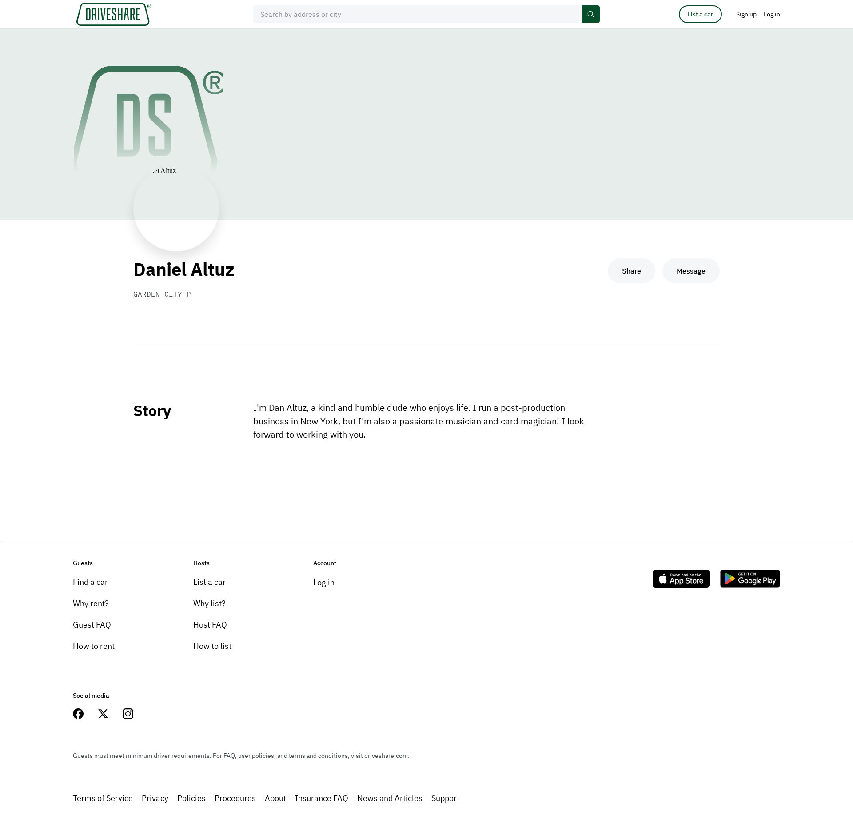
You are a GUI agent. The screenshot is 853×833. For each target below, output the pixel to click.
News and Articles (390, 798)
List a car (700, 14)
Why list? (209, 603)
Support (445, 798)
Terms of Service (103, 798)
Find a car (90, 582)
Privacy (155, 798)
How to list (212, 646)
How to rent (94, 646)
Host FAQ (210, 625)
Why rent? (91, 603)
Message (691, 270)
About (275, 798)
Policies (191, 798)
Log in (324, 582)
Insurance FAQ (321, 798)
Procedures (235, 798)
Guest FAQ (92, 625)
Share (631, 270)
